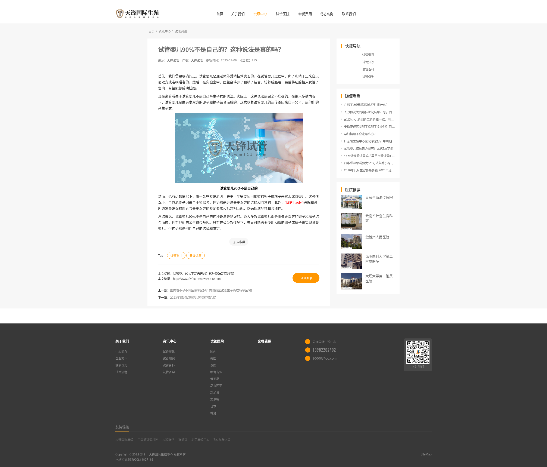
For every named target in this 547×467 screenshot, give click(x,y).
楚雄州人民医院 (377, 236)
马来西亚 (216, 385)
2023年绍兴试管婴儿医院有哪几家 (193, 297)
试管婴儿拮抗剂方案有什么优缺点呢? (369, 148)
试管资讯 (181, 31)
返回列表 (307, 278)
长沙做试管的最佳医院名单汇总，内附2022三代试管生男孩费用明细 (369, 112)
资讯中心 (260, 13)
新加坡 (214, 392)
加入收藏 (239, 242)
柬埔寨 (214, 399)
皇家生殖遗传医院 (379, 197)
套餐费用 (305, 13)
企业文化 (121, 358)
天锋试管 (173, 60)
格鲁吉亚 (216, 372)
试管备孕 (368, 76)
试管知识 (368, 62)
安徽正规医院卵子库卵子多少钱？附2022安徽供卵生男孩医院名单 (369, 126)
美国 (213, 358)
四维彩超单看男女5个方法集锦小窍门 (369, 163)
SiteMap (426, 454)
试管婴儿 (176, 255)
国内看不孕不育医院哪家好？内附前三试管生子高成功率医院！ (212, 290)
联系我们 (349, 13)
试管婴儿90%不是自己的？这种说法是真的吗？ (221, 49)
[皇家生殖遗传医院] (351, 202)
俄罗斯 (214, 379)
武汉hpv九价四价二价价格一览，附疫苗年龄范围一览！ (369, 119)
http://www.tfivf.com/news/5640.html (197, 278)
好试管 (182, 439)
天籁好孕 (168, 439)
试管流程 (121, 372)
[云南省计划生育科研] (351, 221)
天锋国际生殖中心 (161, 454)
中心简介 (121, 351)
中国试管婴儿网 (147, 439)
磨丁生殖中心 (200, 439)
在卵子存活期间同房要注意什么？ (366, 104)
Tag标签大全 (222, 439)
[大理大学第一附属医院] (351, 281)
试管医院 (283, 13)
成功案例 (326, 13)
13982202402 (324, 350)
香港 (213, 413)
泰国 (213, 365)
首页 (219, 13)
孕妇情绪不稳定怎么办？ (360, 134)
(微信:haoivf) (294, 202)
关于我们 (238, 13)
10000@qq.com (324, 358)
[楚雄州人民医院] (351, 241)
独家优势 (121, 365)
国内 (213, 351)
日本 (213, 406)
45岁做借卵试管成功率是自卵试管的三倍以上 (369, 155)
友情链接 (122, 426)
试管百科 (368, 69)
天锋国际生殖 (124, 439)
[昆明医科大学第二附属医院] (351, 261)
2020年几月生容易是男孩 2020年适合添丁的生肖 (369, 170)
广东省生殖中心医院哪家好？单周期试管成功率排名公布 (369, 141)
